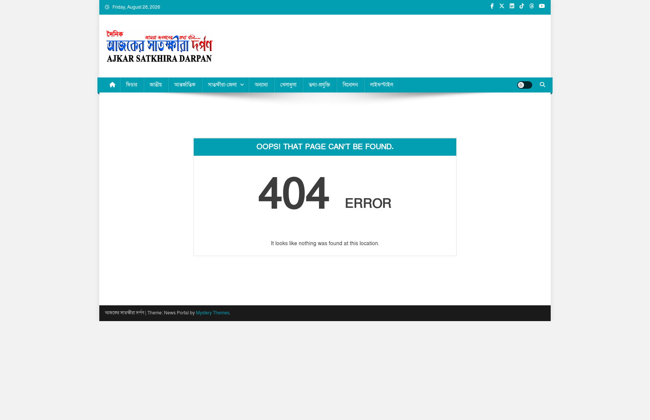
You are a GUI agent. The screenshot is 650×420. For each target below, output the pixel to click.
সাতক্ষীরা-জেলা (222, 84)
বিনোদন (350, 84)
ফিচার (131, 84)
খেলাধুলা (288, 84)
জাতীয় (156, 84)
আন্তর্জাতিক (185, 84)
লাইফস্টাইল (381, 84)
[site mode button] (524, 85)
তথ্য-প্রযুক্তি (319, 84)
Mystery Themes (212, 313)
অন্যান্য (261, 84)
